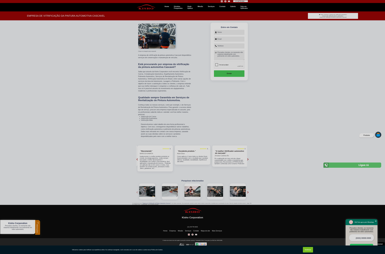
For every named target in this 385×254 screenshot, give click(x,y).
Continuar (308, 249)
